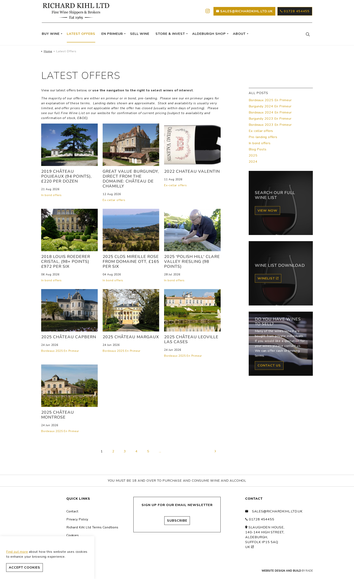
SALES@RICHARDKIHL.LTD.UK (246, 11)
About (239, 34)
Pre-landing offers (263, 137)
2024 (253, 161)
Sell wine (139, 34)
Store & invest (170, 34)
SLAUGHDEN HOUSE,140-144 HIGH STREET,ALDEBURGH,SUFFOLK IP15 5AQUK (265, 537)
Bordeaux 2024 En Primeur (270, 112)
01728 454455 (297, 11)
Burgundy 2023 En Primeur (270, 118)
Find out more (17, 551)
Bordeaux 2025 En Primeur (60, 351)
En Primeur (112, 34)
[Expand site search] (307, 34)
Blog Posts (258, 149)
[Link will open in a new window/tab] (207, 11)
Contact (72, 511)
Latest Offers (81, 34)
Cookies (72, 535)
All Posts (258, 93)
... (160, 451)
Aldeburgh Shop (209, 34)
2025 (253, 155)
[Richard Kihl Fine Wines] (76, 11)
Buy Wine (51, 34)
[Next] (215, 451)
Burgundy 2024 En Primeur (270, 106)
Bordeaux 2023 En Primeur (270, 125)
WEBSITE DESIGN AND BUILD (281, 571)
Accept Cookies (24, 567)
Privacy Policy (77, 519)
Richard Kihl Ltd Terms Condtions (92, 527)
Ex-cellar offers (114, 200)
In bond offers (51, 195)
